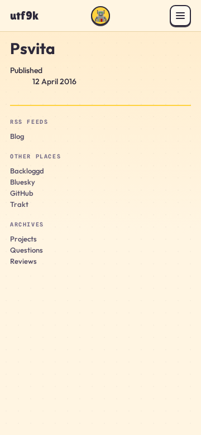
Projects (23, 238)
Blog (17, 136)
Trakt (19, 204)
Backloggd (27, 170)
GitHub (22, 192)
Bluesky (22, 181)
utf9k (24, 15)
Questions (26, 249)
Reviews (23, 261)
